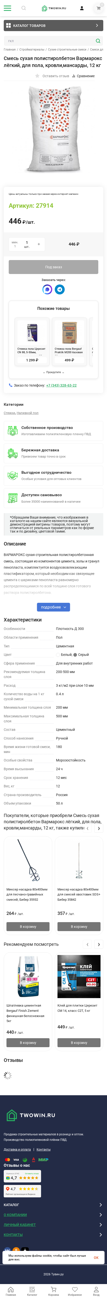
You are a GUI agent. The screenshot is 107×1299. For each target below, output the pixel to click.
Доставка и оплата (17, 1149)
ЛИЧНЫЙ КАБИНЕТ (20, 1225)
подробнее (51, 607)
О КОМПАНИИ (15, 1215)
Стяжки (9, 413)
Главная (10, 49)
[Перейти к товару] (53, 128)
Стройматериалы (31, 49)
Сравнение (86, 76)
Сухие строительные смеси (67, 49)
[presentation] (87, 828)
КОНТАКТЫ (13, 1235)
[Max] (47, 289)
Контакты (44, 1149)
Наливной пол (28, 413)
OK (96, 1258)
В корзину (28, 927)
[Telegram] (60, 289)
